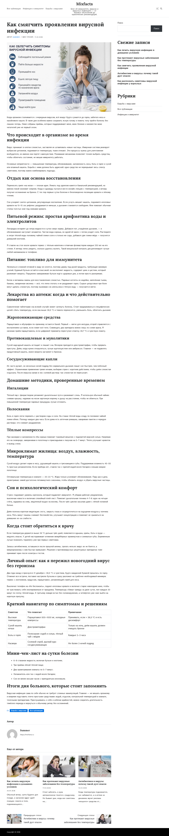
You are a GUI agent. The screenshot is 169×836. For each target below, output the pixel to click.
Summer (16, 37)
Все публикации (14, 9)
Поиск (120, 23)
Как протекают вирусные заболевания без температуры (59, 782)
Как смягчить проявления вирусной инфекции (137, 66)
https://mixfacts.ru (27, 735)
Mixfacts (84, 4)
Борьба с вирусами (54, 9)
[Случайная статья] (157, 8)
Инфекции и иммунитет (33, 9)
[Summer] (12, 734)
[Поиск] (161, 9)
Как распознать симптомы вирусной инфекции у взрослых (137, 82)
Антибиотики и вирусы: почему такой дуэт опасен (92, 782)
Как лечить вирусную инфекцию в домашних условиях (19, 784)
